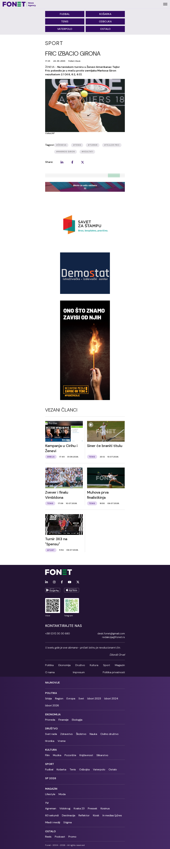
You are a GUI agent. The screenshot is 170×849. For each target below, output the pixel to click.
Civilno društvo (109, 734)
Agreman (50, 808)
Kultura (94, 665)
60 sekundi (52, 815)
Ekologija (77, 719)
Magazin (120, 665)
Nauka (93, 734)
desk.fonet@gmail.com (111, 633)
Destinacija (68, 815)
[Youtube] (69, 582)
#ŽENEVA (61, 145)
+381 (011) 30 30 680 (57, 633)
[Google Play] (52, 590)
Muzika (57, 755)
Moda (62, 794)
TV (47, 803)
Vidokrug (64, 808)
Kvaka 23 (79, 808)
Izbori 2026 (52, 705)
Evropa (71, 698)
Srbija (48, 698)
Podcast (60, 836)
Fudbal (65, 14)
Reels (48, 836)
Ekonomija (64, 665)
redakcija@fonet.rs (113, 637)
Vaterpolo (64, 29)
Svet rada (51, 734)
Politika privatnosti (114, 672)
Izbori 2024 (111, 698)
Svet (81, 698)
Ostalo (105, 29)
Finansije (63, 719)
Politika (49, 665)
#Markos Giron (65, 151)
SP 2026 (50, 778)
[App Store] (71, 590)
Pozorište (70, 755)
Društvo (80, 665)
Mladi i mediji (52, 822)
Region (59, 698)
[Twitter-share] (82, 162)
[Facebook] (62, 582)
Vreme (62, 741)
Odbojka (105, 21)
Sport (106, 665)
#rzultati (87, 151)
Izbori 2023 (94, 698)
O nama (50, 672)
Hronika (49, 741)
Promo (72, 836)
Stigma (67, 822)
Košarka (105, 14)
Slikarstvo (102, 755)
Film (47, 755)
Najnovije (52, 682)
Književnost (86, 755)
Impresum (79, 672)
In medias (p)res (112, 815)
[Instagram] (54, 582)
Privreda (50, 719)
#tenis (77, 145)
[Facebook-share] (72, 162)
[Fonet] (19, 4)
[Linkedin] (46, 582)
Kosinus (105, 808)
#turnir (92, 145)
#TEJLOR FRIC (112, 145)
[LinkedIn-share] (61, 162)
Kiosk (96, 815)
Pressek (92, 808)
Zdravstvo (66, 734)
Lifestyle (50, 794)
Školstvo (81, 734)
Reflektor (84, 815)
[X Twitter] (77, 582)
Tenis (64, 21)
